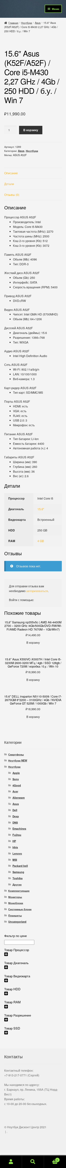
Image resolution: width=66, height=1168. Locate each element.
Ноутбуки (26, 23)
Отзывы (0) (11, 195)
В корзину (30, 130)
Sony (15, 779)
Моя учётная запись (11, 1162)
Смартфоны (16, 754)
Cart (51, 1158)
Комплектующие (19, 890)
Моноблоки (15, 903)
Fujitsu (16, 835)
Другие (17, 884)
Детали (9, 184)
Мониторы (15, 897)
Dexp (15, 816)
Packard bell (20, 866)
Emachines (19, 828)
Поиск (33, 1162)
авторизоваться (37, 591)
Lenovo (17, 853)
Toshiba (17, 878)
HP (14, 841)
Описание (11, 173)
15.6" (40, 509)
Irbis (15, 847)
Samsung (18, 872)
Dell (14, 810)
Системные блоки (20, 909)
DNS (15, 822)
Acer (15, 791)
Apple (16, 773)
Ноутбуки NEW (17, 760)
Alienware (18, 797)
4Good (16, 785)
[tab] (33, 173)
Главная (13, 23)
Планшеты (15, 915)
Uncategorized (17, 921)
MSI (14, 860)
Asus (38, 23)
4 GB (40, 541)
